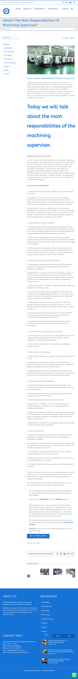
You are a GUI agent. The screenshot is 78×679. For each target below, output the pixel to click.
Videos (6, 70)
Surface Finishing (10, 63)
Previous (66, 38)
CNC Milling (8, 55)
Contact (6, 74)
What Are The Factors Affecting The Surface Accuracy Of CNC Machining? (60, 651)
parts (37, 250)
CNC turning (50, 510)
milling (37, 202)
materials (39, 460)
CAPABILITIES (44, 499)
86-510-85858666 (14, 646)
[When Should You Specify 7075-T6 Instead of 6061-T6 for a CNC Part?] (70, 572)
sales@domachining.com (28, 2)
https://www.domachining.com (17, 652)
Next (72, 38)
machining (60, 273)
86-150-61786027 (14, 648)
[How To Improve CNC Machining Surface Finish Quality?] (44, 660)
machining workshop (34, 173)
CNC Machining (9, 51)
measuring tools (60, 406)
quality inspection (46, 294)
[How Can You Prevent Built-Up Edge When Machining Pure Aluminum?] (57, 572)
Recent (58, 636)
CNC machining (34, 505)
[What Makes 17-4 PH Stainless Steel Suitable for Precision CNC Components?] (44, 572)
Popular (46, 635)
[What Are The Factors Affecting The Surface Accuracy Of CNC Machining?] (44, 651)
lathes (29, 202)
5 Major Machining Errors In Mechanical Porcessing (57, 641)
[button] (72, 9)
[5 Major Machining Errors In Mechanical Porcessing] (44, 642)
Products (7, 66)
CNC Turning (8, 59)
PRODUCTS (59, 499)
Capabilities (8, 48)
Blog (38, 543)
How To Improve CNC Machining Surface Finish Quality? (59, 660)
